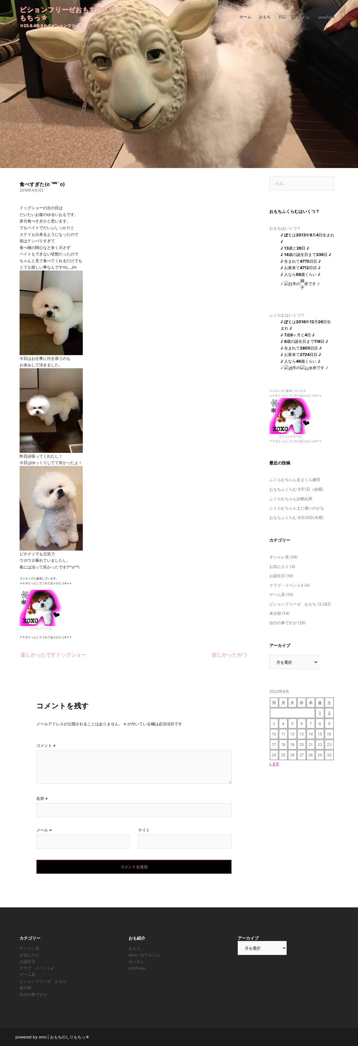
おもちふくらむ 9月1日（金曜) (296, 489)
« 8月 (274, 763)
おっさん (136, 961)
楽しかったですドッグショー (53, 654)
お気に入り (279, 566)
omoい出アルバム (144, 954)
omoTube (326, 16)
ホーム (245, 16)
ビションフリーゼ (40, 628)
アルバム (302, 16)
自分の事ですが (283, 622)
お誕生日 (277, 575)
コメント (46, 745)
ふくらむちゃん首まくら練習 (294, 479)
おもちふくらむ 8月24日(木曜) (296, 517)
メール (44, 830)
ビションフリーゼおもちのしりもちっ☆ (68, 13)
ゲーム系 (277, 594)
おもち (265, 16)
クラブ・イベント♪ (286, 585)
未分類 (275, 613)
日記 (282, 16)
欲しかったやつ (229, 654)
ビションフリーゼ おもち (292, 604)
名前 (42, 798)
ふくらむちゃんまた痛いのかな (296, 507)
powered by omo (30, 1037)
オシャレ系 (279, 557)
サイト (144, 830)
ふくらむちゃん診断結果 (290, 498)
